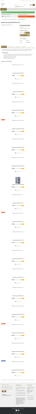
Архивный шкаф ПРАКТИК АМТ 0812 (18, 314)
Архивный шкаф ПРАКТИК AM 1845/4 (18, 165)
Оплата (29, 0)
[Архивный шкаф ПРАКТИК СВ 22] (18, 287)
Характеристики (11, 46)
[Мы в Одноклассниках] (5, 391)
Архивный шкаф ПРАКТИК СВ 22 (18, 295)
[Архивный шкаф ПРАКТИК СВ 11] (18, 194)
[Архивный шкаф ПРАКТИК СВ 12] (18, 213)
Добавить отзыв (26, 28)
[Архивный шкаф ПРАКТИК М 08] (18, 64)
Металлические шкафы (12, 19)
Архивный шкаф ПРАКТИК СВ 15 (18, 258)
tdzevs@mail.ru (21, 390)
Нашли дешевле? (23, 38)
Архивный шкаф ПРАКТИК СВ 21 (18, 277)
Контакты (32, 0)
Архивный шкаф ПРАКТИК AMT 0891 (18, 351)
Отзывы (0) (23, 46)
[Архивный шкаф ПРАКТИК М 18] (18, 83)
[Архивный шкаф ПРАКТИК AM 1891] (18, 120)
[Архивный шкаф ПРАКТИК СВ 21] (18, 268)
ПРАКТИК (27, 40)
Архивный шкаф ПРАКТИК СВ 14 (18, 240)
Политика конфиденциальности (6, 395)
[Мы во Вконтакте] (3, 391)
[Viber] (26, 25)
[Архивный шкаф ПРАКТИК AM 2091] (18, 181)
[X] (25, 25)
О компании (22, 0)
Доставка (26, 0)
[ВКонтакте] (21, 25)
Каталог (28, 388)
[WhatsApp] (28, 25)
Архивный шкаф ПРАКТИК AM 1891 (18, 128)
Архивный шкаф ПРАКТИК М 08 (18, 73)
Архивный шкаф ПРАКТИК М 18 (18, 91)
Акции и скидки (30, 390)
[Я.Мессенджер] (20, 25)
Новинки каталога (30, 387)
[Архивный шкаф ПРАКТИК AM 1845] (18, 138)
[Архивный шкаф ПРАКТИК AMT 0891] (18, 343)
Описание (4, 46)
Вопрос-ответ (29, 391)
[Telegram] (24, 25)
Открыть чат (22, 6)
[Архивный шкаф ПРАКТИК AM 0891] (18, 101)
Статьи (28, 392)
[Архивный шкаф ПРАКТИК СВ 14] (18, 231)
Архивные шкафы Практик (21, 19)
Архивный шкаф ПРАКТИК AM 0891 (18, 110)
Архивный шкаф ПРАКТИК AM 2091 (18, 184)
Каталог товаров (5, 19)
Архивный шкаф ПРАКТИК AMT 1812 (18, 332)
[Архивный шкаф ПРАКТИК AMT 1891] (18, 361)
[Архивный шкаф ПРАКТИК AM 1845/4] (18, 157)
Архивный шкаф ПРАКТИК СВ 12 (18, 221)
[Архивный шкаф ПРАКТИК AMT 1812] (18, 324)
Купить (17, 78)
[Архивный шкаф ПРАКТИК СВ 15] (18, 250)
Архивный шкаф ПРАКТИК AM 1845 (18, 147)
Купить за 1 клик (24, 35)
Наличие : (21, 42)
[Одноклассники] (22, 25)
